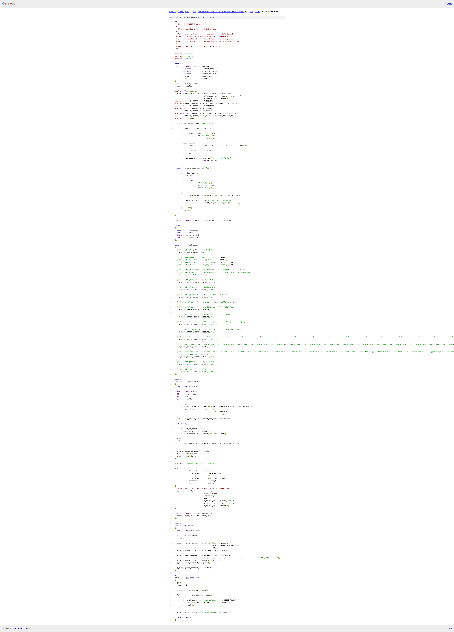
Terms (27, 628)
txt (444, 628)
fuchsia (172, 11)
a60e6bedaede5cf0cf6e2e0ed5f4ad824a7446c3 (221, 11)
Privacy (20, 628)
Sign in (449, 4)
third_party (184, 11)
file (217, 17)
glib (194, 11)
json (450, 628)
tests (257, 11)
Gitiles (14, 628)
